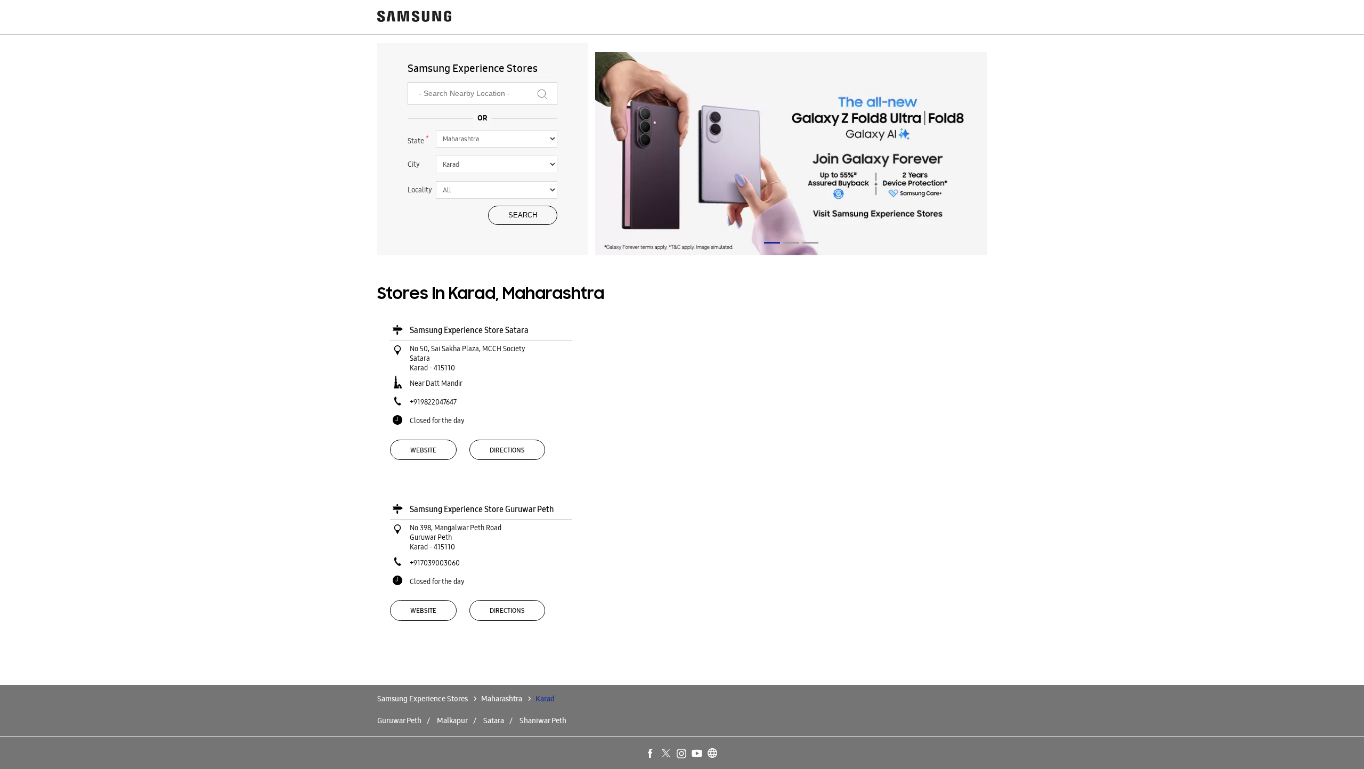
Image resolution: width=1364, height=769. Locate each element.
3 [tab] (810, 243)
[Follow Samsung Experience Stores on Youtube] (697, 754)
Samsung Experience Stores (423, 698)
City (414, 164)
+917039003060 (435, 563)
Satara (493, 720)
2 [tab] (791, 243)
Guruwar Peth (399, 720)
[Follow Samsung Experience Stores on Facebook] (651, 754)
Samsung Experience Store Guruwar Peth (482, 509)
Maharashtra (501, 698)
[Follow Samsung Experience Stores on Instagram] (682, 754)
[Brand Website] (713, 754)
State (418, 139)
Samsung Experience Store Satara (469, 330)
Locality (420, 190)
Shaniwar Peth (542, 720)
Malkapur (452, 720)
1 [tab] (772, 243)
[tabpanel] (791, 155)
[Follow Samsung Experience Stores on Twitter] (666, 754)
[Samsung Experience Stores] (414, 17)
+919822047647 (433, 402)
